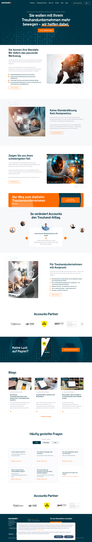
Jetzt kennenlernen (46, 30)
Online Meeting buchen (71, 349)
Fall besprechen (14, 182)
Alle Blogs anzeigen (46, 416)
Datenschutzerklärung (39, 529)
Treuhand (46, 442)
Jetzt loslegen (14, 88)
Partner (57, 3)
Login (66, 3)
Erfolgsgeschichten (42, 3)
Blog (62, 3)
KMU (55, 442)
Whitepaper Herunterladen (70, 200)
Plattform (32, 3)
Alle (36, 442)
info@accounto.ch (34, 519)
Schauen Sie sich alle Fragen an (70, 476)
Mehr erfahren (55, 294)
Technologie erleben (56, 133)
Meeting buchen (77, 3)
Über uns (51, 3)
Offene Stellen (14, 528)
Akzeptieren (58, 536)
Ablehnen (69, 536)
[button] (26, 238)
